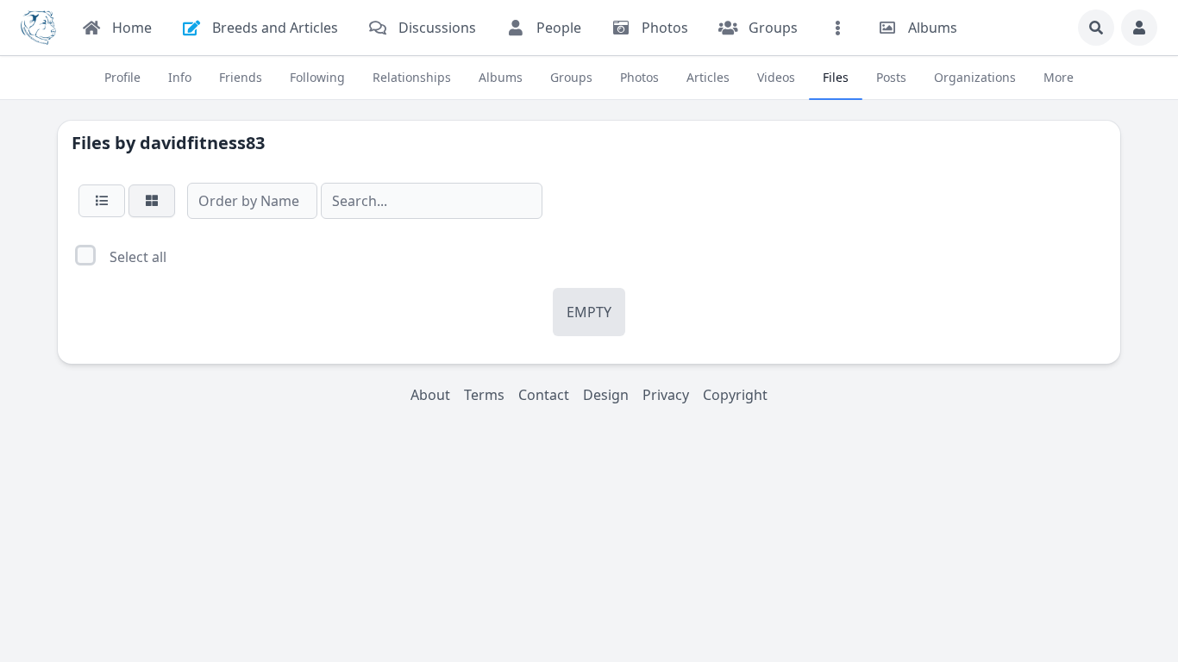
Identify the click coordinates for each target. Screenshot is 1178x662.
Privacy (665, 394)
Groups (571, 77)
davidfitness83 (202, 142)
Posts (891, 77)
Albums (501, 77)
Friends (240, 77)
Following (317, 77)
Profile (122, 77)
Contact (543, 394)
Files (836, 77)
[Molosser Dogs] (38, 27)
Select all (138, 256)
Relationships (412, 77)
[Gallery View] (151, 200)
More (1058, 77)
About (430, 394)
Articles (708, 77)
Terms (484, 394)
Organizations (975, 77)
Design (606, 394)
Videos (776, 77)
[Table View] (101, 200)
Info (179, 77)
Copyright (735, 394)
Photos (639, 77)
